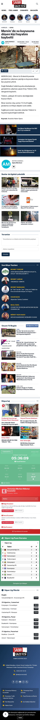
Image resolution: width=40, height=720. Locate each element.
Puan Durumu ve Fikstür (30, 696)
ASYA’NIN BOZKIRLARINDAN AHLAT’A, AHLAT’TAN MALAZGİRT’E (23, 273)
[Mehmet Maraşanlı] (5, 289)
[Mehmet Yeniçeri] (5, 271)
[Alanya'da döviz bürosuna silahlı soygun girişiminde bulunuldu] (30, 182)
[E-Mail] (13, 166)
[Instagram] (16, 681)
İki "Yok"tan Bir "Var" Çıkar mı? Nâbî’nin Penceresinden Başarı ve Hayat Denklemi (24, 291)
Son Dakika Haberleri (29, 702)
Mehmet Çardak (16, 279)
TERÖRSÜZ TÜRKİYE (17, 282)
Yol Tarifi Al (19, 510)
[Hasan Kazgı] (5, 298)
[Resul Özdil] (5, 307)
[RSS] (26, 681)
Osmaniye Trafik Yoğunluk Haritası (9, 697)
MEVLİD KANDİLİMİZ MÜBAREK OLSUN (24, 317)
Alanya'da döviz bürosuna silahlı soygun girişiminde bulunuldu (29, 190)
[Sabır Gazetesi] (19, 3)
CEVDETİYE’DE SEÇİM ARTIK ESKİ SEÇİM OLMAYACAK (24, 308)
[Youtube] (20, 681)
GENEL (3, 10)
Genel (11, 27)
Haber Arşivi (8, 705)
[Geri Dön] (5, 714)
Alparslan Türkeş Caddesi (19, 299)
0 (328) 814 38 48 (8, 522)
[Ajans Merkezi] (6, 164)
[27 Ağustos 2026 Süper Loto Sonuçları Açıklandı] (10, 200)
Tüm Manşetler (9, 702)
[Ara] (37, 4)
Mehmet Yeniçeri (17, 269)
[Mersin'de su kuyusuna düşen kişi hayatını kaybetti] (20, 57)
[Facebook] (13, 681)
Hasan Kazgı (15, 297)
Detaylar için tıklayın (20, 583)
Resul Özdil (15, 305)
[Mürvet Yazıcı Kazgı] (5, 316)
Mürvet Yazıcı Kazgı (18, 314)
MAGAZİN (34, 10)
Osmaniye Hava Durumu (27, 691)
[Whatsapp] (23, 681)
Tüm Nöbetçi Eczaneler (21, 531)
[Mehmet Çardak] (5, 280)
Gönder (5, 254)
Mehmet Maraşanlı (18, 287)
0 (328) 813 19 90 (8, 510)
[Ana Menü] (2, 4)
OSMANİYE (24, 10)
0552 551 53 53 (21, 671)
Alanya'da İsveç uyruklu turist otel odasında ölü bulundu (9, 190)
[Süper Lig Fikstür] (37, 590)
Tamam (20, 717)
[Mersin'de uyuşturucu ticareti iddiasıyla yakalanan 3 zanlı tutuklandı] (10, 216)
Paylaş (5, 70)
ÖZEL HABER (13, 10)
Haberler (4, 27)
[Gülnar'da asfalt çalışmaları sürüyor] (30, 216)
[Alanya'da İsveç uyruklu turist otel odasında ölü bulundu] (10, 182)
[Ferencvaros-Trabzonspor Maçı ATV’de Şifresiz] (30, 200)
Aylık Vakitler (6, 483)
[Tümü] (37, 265)
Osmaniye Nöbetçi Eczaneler (9, 691)
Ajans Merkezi (17, 163)
